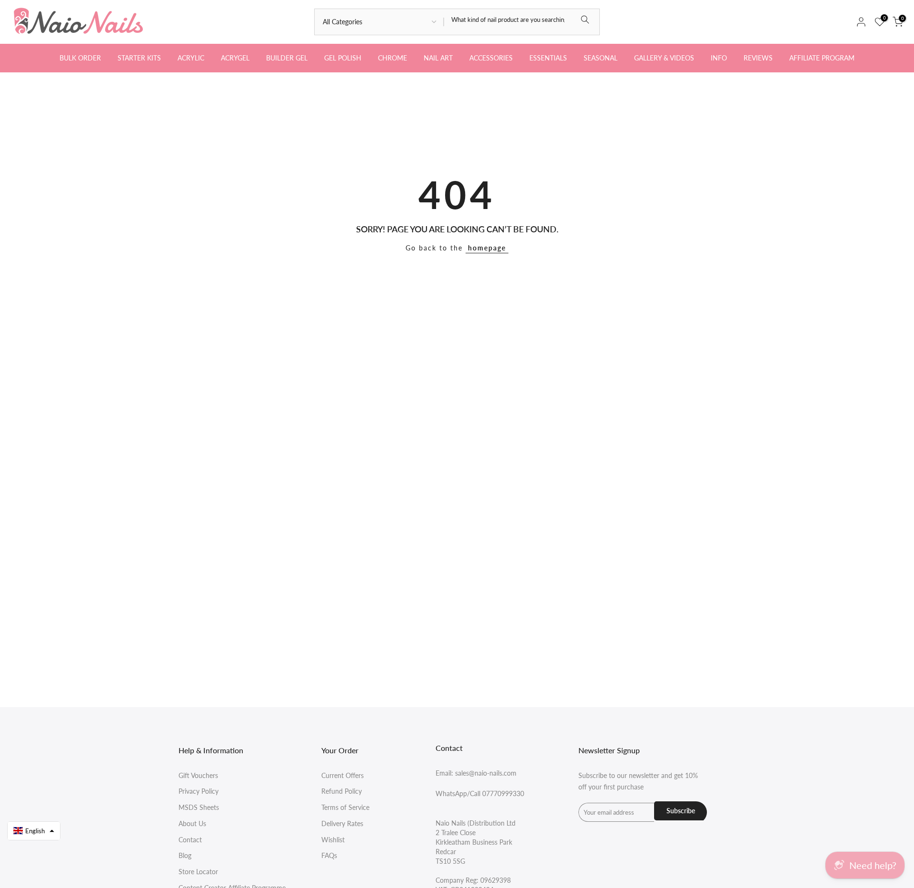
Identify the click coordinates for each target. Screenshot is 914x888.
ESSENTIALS (548, 58)
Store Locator (198, 872)
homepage (487, 248)
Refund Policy (341, 791)
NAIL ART (438, 58)
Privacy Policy (199, 791)
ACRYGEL (235, 58)
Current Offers (342, 775)
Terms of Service (345, 807)
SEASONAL (600, 58)
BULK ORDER (80, 58)
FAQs (329, 855)
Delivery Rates (342, 823)
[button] (34, 831)
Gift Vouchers (198, 775)
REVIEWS (758, 58)
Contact (190, 840)
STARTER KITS (139, 58)
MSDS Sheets (199, 807)
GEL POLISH (342, 58)
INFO (719, 58)
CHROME (392, 58)
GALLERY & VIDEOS (664, 58)
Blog (185, 855)
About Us (192, 823)
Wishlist (333, 840)
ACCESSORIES (491, 58)
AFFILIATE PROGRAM (821, 58)
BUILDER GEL (287, 58)
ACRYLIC (191, 58)
